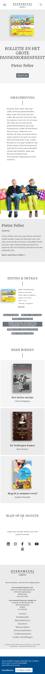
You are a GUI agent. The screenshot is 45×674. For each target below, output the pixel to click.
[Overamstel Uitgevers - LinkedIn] (8, 544)
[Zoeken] (41, 4)
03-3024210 (22, 609)
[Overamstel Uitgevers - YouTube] (37, 544)
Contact (22, 614)
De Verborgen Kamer (22, 445)
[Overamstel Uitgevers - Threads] (22, 549)
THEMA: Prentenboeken (22, 319)
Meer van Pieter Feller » (14, 255)
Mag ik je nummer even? (23, 493)
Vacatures (22, 624)
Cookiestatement (22, 634)
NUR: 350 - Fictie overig (31, 315)
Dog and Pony (31, 646)
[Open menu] (5, 5)
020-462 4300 (22, 596)
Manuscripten (23, 627)
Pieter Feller (13, 225)
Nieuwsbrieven (22, 620)
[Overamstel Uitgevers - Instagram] (15, 544)
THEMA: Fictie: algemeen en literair (23, 329)
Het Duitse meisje (22, 397)
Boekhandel (22, 617)
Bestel (21, 307)
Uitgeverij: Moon (11, 315)
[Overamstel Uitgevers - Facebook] (22, 544)
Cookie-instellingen (22, 637)
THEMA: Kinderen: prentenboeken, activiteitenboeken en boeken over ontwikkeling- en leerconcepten (22, 324)
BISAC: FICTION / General (22, 333)
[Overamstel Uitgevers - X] (30, 544)
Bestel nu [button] (22, 75)
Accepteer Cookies (23, 670)
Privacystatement (22, 630)
